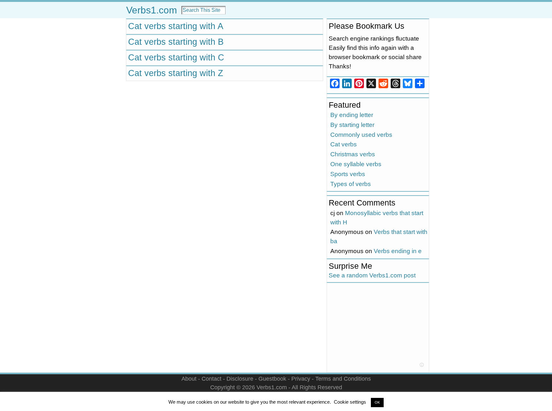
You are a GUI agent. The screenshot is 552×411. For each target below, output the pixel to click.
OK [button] (377, 402)
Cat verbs (343, 144)
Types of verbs (350, 184)
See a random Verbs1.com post (372, 275)
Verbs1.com (151, 10)
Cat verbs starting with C (176, 57)
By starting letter (352, 124)
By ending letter (351, 115)
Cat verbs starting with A (175, 26)
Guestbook (272, 378)
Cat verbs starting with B (176, 42)
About (188, 378)
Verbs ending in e (398, 251)
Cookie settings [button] (350, 402)
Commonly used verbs (361, 134)
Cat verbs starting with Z (175, 73)
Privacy (300, 378)
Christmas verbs (352, 154)
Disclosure (239, 378)
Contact (211, 378)
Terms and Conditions (343, 378)
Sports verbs (347, 174)
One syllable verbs (355, 164)
